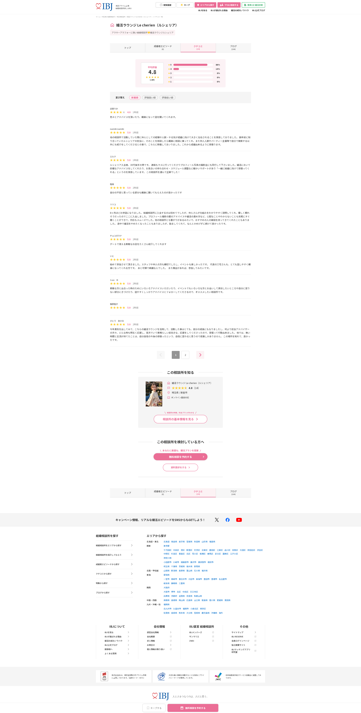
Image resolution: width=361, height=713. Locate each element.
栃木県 (189, 566)
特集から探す (102, 583)
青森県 (174, 542)
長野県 (182, 571)
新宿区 (189, 550)
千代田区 (167, 550)
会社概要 (151, 636)
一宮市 (167, 579)
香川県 (212, 600)
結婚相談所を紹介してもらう (108, 554)
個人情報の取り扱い (156, 649)
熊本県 (182, 613)
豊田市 (207, 579)
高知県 (227, 600)
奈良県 (189, 596)
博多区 (203, 609)
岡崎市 (174, 579)
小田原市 (167, 562)
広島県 (189, 600)
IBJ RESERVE (237, 636)
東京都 (167, 546)
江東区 (220, 550)
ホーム (98, 17)
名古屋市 (223, 579)
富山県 (189, 571)
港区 (183, 550)
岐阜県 (167, 583)
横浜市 (210, 562)
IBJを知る (202, 10)
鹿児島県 (206, 613)
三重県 (182, 583)
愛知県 (167, 575)
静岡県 (174, 583)
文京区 (197, 550)
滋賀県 (182, 596)
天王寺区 (194, 592)
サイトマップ (237, 632)
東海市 (199, 579)
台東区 (205, 550)
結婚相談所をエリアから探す (109, 545)
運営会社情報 (153, 632)
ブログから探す (103, 592)
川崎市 (176, 562)
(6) (163, 47)
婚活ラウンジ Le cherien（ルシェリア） (139, 17)
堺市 (173, 592)
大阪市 (167, 592)
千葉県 (174, 566)
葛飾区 (225, 554)
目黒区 (235, 550)
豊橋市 (214, 579)
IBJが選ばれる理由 (219, 10)
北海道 (167, 542)
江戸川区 (234, 554)
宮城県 (189, 542)
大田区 (243, 550)
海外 (221, 613)
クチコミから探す (104, 573)
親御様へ (109, 649)
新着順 (134, 97)
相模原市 (185, 562)
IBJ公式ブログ (258, 10)
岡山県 (182, 600)
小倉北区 (194, 609)
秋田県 (197, 542)
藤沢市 (193, 562)
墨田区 (212, 550)
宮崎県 (197, 613)
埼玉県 (167, 566)
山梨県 (167, 571)
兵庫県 (167, 596)
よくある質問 (110, 653)
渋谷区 (260, 550)
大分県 (189, 613)
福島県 (212, 542)
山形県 (205, 542)
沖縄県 (214, 613)
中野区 (167, 554)
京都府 (174, 596)
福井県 (205, 571)
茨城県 (182, 566)
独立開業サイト (238, 645)
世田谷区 (251, 550)
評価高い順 (150, 97)
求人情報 (151, 641)
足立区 (218, 554)
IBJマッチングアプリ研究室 (241, 650)
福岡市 (186, 609)
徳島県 (205, 600)
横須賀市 (202, 562)
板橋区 (203, 554)
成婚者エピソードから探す (108, 564)
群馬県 (197, 566)
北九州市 (167, 609)
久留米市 (177, 609)
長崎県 (174, 613)
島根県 (174, 600)
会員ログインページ (240, 641)
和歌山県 (198, 596)
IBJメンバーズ (195, 632)
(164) (233, 47)
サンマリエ (194, 636)
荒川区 (195, 554)
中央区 (176, 550)
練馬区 (210, 554)
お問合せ (151, 645)
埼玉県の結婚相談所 (108, 17)
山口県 (197, 600)
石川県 (197, 571)
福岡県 (167, 604)
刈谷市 (191, 579)
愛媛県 (220, 600)
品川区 (227, 550)
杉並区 (174, 554)
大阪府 (167, 587)
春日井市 (183, 579)
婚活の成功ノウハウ (240, 10)
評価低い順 (167, 97)
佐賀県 (167, 613)
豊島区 (182, 554)
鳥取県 (167, 600)
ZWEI (191, 641)
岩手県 (182, 542)
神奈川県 (167, 558)
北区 (188, 554)
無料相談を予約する (195, 708)
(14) (198, 47)
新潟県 (174, 571)
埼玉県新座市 (121, 17)
